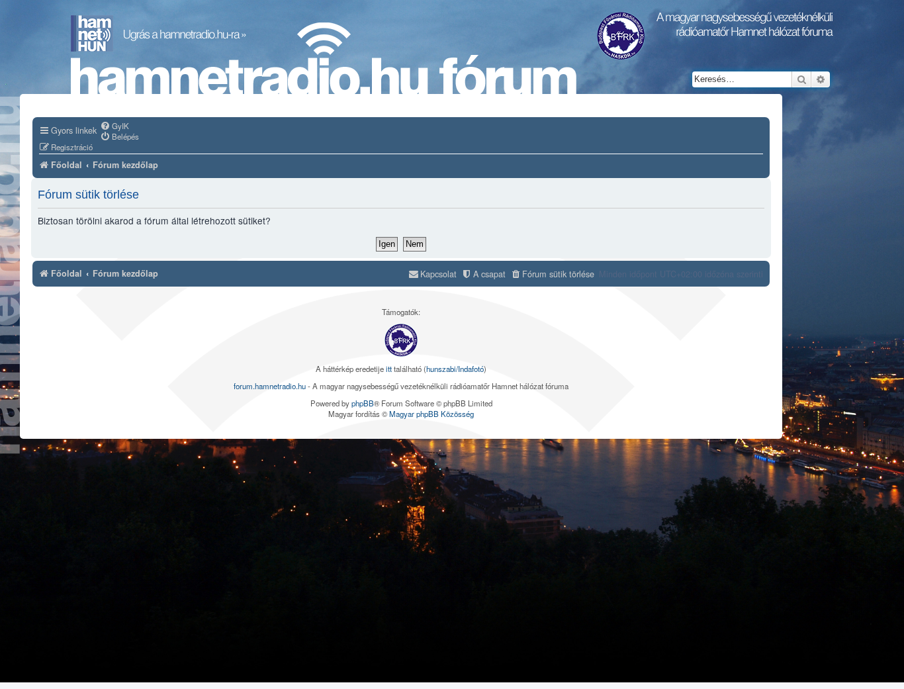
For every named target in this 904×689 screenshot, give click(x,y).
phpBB (362, 403)
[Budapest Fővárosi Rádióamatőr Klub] (401, 340)
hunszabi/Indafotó (455, 368)
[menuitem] (114, 125)
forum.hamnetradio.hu (270, 386)
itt (389, 368)
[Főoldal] (323, 60)
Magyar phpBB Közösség (431, 413)
